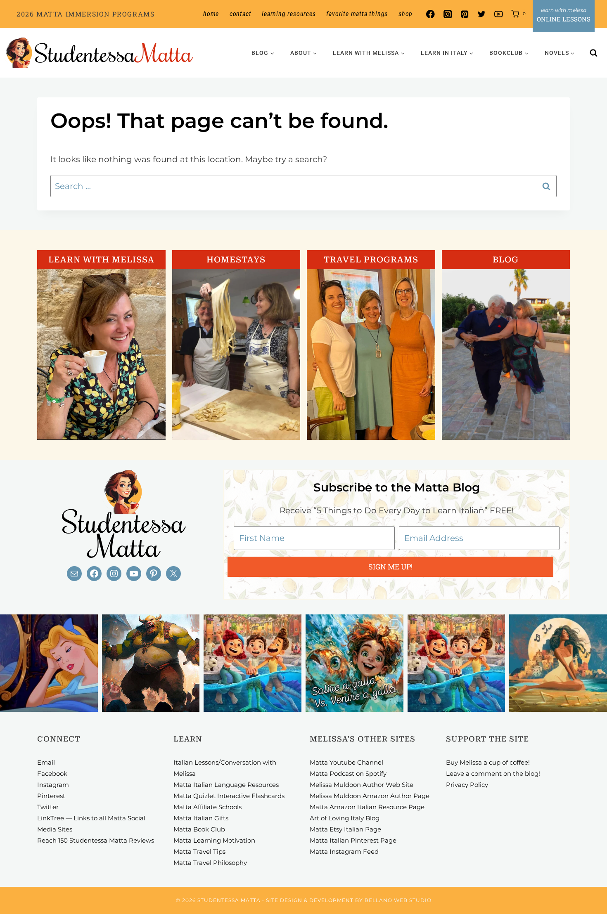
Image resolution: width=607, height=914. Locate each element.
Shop (405, 14)
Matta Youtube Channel (346, 762)
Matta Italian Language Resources (226, 785)
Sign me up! (390, 567)
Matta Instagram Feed (344, 851)
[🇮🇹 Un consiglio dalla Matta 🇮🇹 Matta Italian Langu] (354, 663)
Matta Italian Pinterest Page (353, 840)
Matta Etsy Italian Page (345, 829)
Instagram (53, 785)
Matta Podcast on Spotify (348, 773)
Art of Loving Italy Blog (344, 818)
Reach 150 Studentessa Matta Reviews (95, 840)
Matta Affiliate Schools (207, 807)
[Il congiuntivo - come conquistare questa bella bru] (151, 663)
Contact (240, 14)
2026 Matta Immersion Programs (85, 13)
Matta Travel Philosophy (210, 863)
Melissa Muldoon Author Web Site (361, 785)
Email (46, 762)
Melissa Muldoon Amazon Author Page (369, 796)
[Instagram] (447, 14)
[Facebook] (430, 14)
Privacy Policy (467, 785)
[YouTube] (498, 14)
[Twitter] (481, 14)
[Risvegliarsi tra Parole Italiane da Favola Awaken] (49, 663)
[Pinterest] (464, 14)
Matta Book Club (199, 829)
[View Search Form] (594, 53)
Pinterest (51, 796)
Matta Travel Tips (199, 851)
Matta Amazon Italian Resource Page (367, 807)
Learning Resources (288, 14)
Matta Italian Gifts (200, 818)
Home (211, 14)
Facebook (52, 773)
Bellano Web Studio (398, 900)
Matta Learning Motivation (214, 840)
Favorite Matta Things (357, 14)
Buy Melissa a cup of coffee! (488, 762)
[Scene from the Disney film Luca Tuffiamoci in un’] (252, 663)
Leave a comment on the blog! (493, 773)
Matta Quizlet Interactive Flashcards (229, 796)
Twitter (48, 807)
